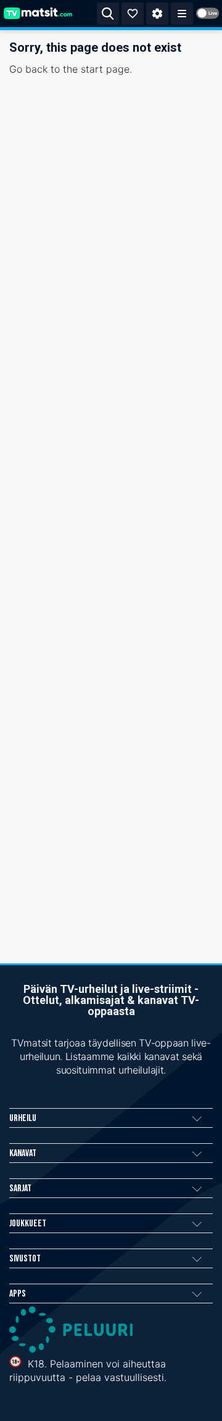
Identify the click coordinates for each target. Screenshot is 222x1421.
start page (105, 69)
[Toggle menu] (182, 13)
